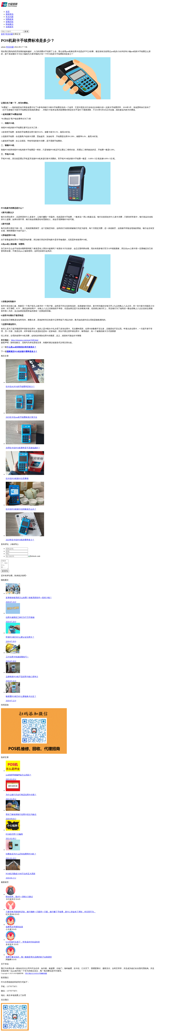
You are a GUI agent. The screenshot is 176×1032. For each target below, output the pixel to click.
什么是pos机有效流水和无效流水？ (21, 347)
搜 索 (26, 31)
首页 (8, 12)
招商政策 (9, 19)
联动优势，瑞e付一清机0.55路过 (19, 897)
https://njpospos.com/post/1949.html (24, 340)
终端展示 (9, 24)
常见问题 (9, 17)
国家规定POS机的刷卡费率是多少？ (22, 351)
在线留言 (9, 27)
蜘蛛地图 (44, 973)
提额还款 (9, 22)
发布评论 (5, 571)
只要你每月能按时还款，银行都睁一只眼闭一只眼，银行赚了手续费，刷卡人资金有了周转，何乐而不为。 (51, 912)
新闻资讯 (9, 14)
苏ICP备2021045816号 (33, 973)
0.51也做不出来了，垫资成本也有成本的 (23, 942)
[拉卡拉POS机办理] (9, 7)
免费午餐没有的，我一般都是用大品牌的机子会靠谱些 (29, 957)
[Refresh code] (34, 556)
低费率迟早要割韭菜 (14, 927)
